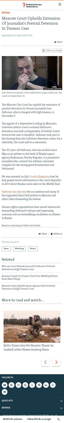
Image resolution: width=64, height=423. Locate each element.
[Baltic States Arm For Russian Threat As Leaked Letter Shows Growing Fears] (32, 327)
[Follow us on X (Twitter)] (32, 385)
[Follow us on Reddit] (11, 385)
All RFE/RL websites (12, 419)
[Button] (58, 42)
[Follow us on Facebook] (39, 385)
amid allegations (40, 176)
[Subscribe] (4, 392)
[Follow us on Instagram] (18, 385)
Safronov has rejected (14, 192)
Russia (6, 13)
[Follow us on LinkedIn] (46, 385)
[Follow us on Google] (25, 385)
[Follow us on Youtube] (4, 385)
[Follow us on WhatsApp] (53, 385)
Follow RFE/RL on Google (39, 419)
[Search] (58, 419)
